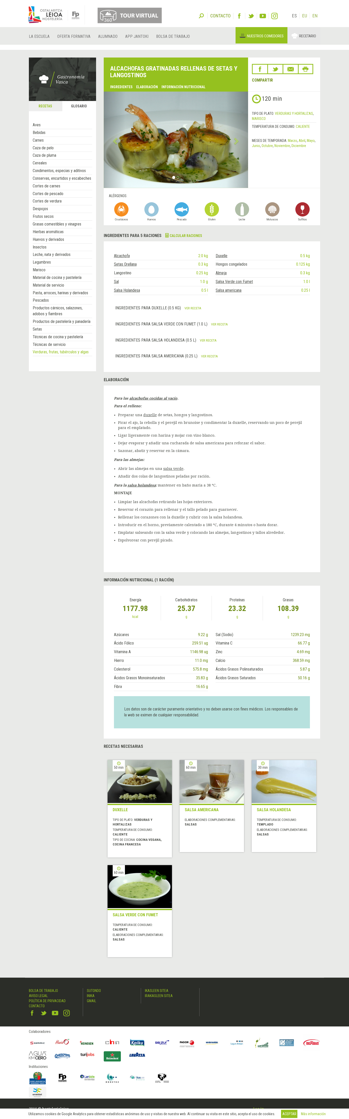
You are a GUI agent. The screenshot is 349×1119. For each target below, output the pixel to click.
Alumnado (108, 36)
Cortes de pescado (48, 193)
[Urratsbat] (37, 1093)
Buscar (201, 15)
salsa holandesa (141, 485)
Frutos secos (43, 216)
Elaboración (147, 87)
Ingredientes (121, 87)
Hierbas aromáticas (48, 231)
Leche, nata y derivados (52, 254)
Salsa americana (228, 290)
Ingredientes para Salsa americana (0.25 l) (157, 356)
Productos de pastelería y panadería (61, 321)
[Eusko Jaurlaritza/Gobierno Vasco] (37, 1078)
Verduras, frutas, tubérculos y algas (61, 351)
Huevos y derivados (48, 239)
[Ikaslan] (137, 1078)
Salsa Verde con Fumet (234, 281)
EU (304, 15)
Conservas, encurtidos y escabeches (62, 178)
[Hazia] (62, 1043)
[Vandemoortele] (212, 1043)
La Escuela (39, 36)
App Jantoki (136, 36)
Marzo (292, 141)
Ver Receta (192, 308)
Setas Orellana (125, 264)
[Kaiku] (137, 1043)
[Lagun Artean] (237, 1043)
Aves (37, 124)
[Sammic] (37, 1043)
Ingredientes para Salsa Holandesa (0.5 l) (156, 340)
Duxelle (221, 255)
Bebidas (39, 132)
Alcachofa (122, 255)
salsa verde (173, 469)
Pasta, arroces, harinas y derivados (60, 292)
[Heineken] (87, 1043)
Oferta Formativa (73, 36)
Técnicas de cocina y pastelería (58, 336)
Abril (302, 141)
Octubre (267, 146)
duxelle (150, 415)
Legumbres (42, 262)
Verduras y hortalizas (294, 113)
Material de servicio (48, 285)
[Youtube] (263, 16)
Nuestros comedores (265, 36)
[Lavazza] (137, 1054)
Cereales (40, 163)
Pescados (41, 300)
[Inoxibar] (311, 1043)
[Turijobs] (87, 1054)
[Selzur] (162, 1043)
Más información (313, 1114)
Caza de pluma (44, 155)
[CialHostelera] (112, 1043)
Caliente (303, 127)
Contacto (37, 1006)
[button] (114, 140)
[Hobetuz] (112, 1078)
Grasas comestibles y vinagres (57, 224)
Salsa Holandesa (127, 290)
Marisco (39, 269)
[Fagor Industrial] (187, 1043)
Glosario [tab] (79, 106)
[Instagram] (274, 16)
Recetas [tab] (45, 106)
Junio (256, 146)
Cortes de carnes (46, 186)
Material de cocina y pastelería (57, 277)
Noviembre (282, 146)
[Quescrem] (62, 1055)
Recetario (307, 36)
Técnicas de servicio (49, 344)
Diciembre (299, 146)
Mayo (311, 141)
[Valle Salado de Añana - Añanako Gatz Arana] (286, 1043)
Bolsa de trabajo (173, 36)
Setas (37, 329)
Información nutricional (183, 87)
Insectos (39, 247)
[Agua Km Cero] (37, 1055)
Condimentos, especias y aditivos (59, 170)
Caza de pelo (43, 147)
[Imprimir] (305, 69)
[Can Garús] (262, 1043)
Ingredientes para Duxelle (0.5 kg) (148, 308)
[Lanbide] (87, 1078)
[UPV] (162, 1078)
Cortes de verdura (47, 201)
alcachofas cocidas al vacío (153, 398)
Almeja (221, 272)
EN (315, 15)
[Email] (290, 69)
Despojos (40, 208)
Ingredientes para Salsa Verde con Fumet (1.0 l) (161, 324)
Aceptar (289, 1114)
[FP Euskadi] (62, 1078)
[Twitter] (251, 16)
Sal (116, 281)
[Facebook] (239, 16)
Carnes (38, 140)
